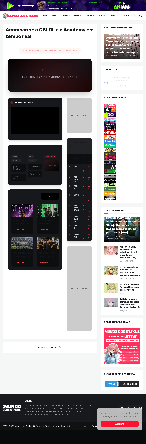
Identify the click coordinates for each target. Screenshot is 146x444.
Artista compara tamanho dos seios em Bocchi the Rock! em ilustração (130, 303)
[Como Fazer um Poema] (122, 162)
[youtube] (140, 407)
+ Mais (112, 16)
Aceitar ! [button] (119, 424)
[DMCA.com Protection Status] (122, 383)
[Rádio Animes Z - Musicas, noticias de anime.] (122, 128)
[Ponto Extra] (122, 167)
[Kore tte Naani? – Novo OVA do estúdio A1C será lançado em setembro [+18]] (111, 250)
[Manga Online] (122, 180)
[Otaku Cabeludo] (122, 137)
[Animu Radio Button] (122, 114)
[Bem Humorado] (122, 189)
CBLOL (101, 16)
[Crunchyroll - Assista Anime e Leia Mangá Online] (122, 110)
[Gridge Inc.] (122, 141)
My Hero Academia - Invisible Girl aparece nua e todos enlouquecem (130, 271)
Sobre (126, 16)
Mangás (78, 16)
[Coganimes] (122, 193)
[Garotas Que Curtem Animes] (122, 119)
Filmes (90, 16)
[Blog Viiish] (122, 171)
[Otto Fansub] (122, 184)
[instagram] (128, 407)
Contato (95, 426)
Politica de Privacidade (126, 416)
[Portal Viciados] (122, 123)
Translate (122, 85)
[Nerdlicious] (122, 154)
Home (44, 16)
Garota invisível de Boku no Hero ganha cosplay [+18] (130, 287)
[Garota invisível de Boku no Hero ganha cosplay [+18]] (111, 288)
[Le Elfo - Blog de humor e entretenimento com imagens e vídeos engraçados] (122, 145)
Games (66, 16)
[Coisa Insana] (122, 176)
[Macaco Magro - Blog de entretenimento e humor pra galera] (122, 150)
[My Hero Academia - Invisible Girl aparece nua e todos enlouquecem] (111, 270)
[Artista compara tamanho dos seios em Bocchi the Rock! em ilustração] (111, 302)
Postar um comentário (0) (50, 347)
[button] (133, 15)
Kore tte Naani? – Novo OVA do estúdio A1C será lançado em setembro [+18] (129, 252)
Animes (55, 16)
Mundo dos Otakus (24, 426)
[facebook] (121, 407)
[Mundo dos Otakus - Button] (122, 106)
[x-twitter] (134, 407)
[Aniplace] (122, 198)
